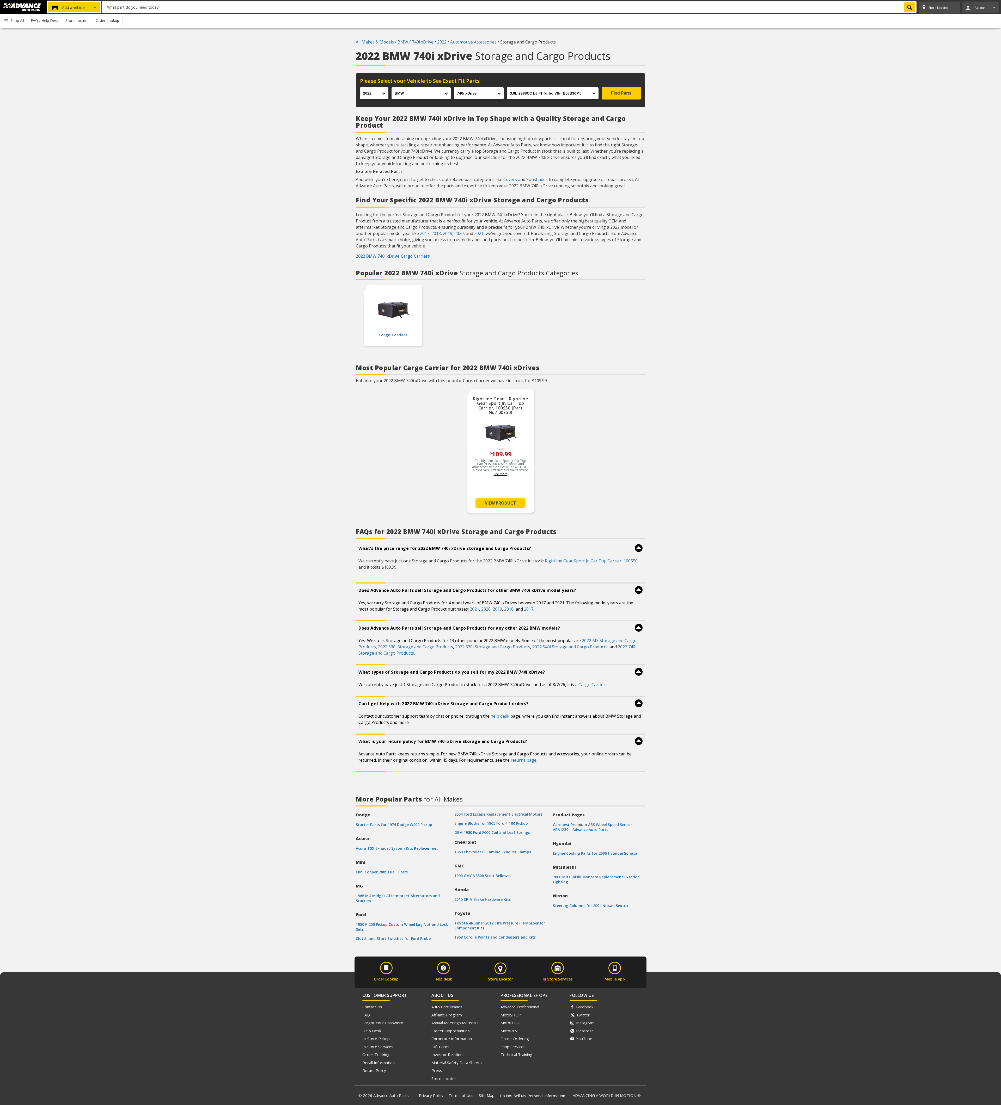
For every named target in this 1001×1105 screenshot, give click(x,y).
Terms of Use (461, 1095)
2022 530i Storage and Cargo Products (415, 647)
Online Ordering (514, 1038)
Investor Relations (448, 1054)
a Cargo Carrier (590, 684)
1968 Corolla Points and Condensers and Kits (495, 937)
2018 (436, 233)
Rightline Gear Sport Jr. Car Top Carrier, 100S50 (591, 561)
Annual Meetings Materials (455, 1022)
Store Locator (443, 1078)
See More (501, 474)
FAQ (366, 1014)
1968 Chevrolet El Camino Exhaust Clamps (492, 851)
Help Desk (371, 1030)
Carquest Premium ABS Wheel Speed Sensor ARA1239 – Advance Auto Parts (592, 827)
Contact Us (372, 1006)
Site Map (487, 1095)
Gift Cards (440, 1046)
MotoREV (508, 1030)
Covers (510, 179)
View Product (500, 503)
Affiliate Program (446, 1014)
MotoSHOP (510, 1014)
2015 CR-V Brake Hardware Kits (482, 899)
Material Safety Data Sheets (456, 1062)
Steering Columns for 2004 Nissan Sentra (590, 905)
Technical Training (516, 1054)
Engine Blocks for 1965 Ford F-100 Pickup (491, 823)
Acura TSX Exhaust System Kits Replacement (397, 848)
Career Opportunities (450, 1030)
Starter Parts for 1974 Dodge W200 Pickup (394, 824)
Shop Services (513, 1046)
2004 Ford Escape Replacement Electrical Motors (498, 814)
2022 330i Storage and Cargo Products (492, 647)
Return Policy (374, 1070)
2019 (447, 233)
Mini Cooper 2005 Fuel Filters (382, 872)
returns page (523, 760)
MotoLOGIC (511, 1022)
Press (436, 1070)
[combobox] (509, 7)
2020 (459, 233)
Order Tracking (375, 1054)
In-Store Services (377, 1046)
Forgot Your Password (382, 1022)
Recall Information (378, 1062)
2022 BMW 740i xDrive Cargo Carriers (393, 256)
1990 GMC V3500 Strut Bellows (481, 875)
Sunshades (537, 179)
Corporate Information (451, 1038)
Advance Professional (519, 1006)
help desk (500, 716)
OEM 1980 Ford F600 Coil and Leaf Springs (492, 832)
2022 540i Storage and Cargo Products (569, 647)
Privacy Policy (431, 1095)
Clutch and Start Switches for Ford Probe (393, 938)
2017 (424, 233)
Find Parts (621, 93)
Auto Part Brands (446, 1006)
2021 (479, 233)
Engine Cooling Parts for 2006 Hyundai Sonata (595, 853)
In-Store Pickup (376, 1038)
